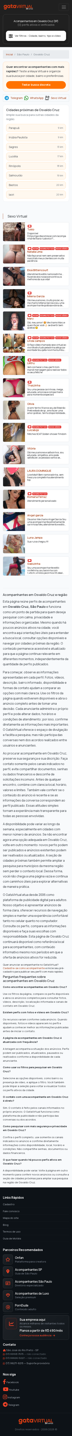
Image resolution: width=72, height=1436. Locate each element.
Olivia (30, 404)
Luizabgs (33, 430)
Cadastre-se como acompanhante (24, 968)
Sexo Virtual (58, 98)
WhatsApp (37, 98)
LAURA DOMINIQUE (39, 470)
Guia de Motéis (12, 1238)
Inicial (9, 54)
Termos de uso (12, 1231)
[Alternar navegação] (64, 7)
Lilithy (31, 363)
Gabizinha (33, 563)
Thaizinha (33, 385)
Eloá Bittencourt (37, 270)
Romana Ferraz (37, 497)
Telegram (16, 98)
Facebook (12, 1382)
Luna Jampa (34, 537)
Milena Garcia (36, 296)
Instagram (13, 1397)
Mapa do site (11, 1218)
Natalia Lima (34, 251)
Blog (5, 1225)
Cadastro (9, 1204)
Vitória (31, 448)
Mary (30, 318)
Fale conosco (11, 1211)
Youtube (13, 1389)
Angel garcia (35, 515)
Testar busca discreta (36, 84)
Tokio (30, 229)
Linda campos (36, 341)
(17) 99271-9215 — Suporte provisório (28, 1363)
